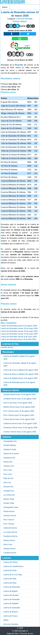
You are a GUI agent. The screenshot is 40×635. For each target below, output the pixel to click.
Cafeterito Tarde (9, 449)
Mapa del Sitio (12, 634)
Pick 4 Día (7, 470)
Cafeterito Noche (10, 528)
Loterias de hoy (7, 347)
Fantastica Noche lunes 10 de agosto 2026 (20, 428)
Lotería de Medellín (11, 603)
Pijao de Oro (8, 478)
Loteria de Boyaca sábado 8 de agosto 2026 (20, 374)
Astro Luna (7, 544)
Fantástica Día (9, 458)
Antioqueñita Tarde (10, 507)
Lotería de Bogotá (10, 591)
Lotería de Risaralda (24, 19)
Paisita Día (7, 462)
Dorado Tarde (8, 503)
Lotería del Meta (9, 583)
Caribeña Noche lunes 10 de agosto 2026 (19, 399)
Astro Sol (7, 483)
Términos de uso (26, 634)
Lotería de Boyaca (10, 612)
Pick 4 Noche (8, 520)
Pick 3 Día (7, 474)
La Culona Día (9, 495)
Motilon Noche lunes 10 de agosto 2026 (19, 407)
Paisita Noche (9, 511)
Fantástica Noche (10, 536)
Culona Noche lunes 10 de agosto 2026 (19, 419)
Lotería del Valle (9, 579)
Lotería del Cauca (10, 616)
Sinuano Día (8, 487)
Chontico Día (8, 466)
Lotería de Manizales (11, 587)
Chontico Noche (9, 516)
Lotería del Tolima (10, 562)
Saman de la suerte (11, 454)
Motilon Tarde (8, 499)
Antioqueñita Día (10, 441)
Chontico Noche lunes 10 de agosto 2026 (19, 432)
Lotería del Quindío (11, 595)
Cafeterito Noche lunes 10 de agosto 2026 (20, 423)
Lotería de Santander (11, 608)
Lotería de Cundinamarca (13, 566)
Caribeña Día (8, 491)
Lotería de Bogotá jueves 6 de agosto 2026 (20, 378)
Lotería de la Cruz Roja (12, 575)
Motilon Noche (9, 540)
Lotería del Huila (9, 570)
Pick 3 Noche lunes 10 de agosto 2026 (18, 411)
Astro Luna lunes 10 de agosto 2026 (17, 403)
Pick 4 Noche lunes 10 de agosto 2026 (18, 415)
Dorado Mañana (9, 445)
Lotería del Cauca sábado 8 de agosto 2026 (20, 370)
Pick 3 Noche (8, 524)
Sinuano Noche (9, 549)
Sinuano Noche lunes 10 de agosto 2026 (19, 394)
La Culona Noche (10, 532)
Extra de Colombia (10, 624)
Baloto (4, 7)
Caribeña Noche (9, 553)
